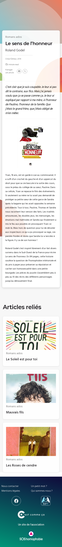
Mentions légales (10, 491)
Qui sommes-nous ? (41, 491)
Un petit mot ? (39, 486)
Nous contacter (10, 486)
